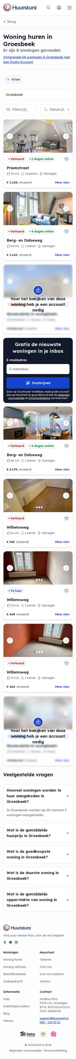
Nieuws (8, 1021)
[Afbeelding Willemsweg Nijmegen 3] (39, 507)
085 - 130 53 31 (50, 1022)
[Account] (59, 8)
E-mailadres (16, 360)
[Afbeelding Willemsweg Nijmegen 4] (42, 507)
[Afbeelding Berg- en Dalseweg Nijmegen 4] (42, 220)
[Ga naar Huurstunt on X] (4, 942)
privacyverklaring (39, 398)
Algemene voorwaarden (25, 1050)
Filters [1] (19, 109)
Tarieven (45, 959)
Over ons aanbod (51, 974)
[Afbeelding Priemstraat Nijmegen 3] (39, 148)
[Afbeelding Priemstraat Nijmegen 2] (37, 148)
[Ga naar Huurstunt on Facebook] (10, 942)
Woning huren (12, 959)
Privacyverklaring (55, 1050)
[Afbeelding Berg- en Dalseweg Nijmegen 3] (39, 220)
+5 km (15, 79)
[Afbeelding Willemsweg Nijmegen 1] (34, 507)
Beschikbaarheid (14, 974)
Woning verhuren (14, 967)
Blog (6, 1013)
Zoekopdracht (13, 981)
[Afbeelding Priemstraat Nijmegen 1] (34, 148)
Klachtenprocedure (16, 1006)
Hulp (6, 999)
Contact (45, 981)
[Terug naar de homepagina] (20, 7)
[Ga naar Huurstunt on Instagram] (16, 942)
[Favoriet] (66, 159)
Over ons (46, 967)
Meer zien (62, 182)
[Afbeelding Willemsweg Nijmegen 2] (37, 507)
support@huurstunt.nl (54, 1018)
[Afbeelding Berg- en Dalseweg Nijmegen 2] (37, 220)
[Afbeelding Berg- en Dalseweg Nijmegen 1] (34, 220)
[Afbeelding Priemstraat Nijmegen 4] (42, 148)
